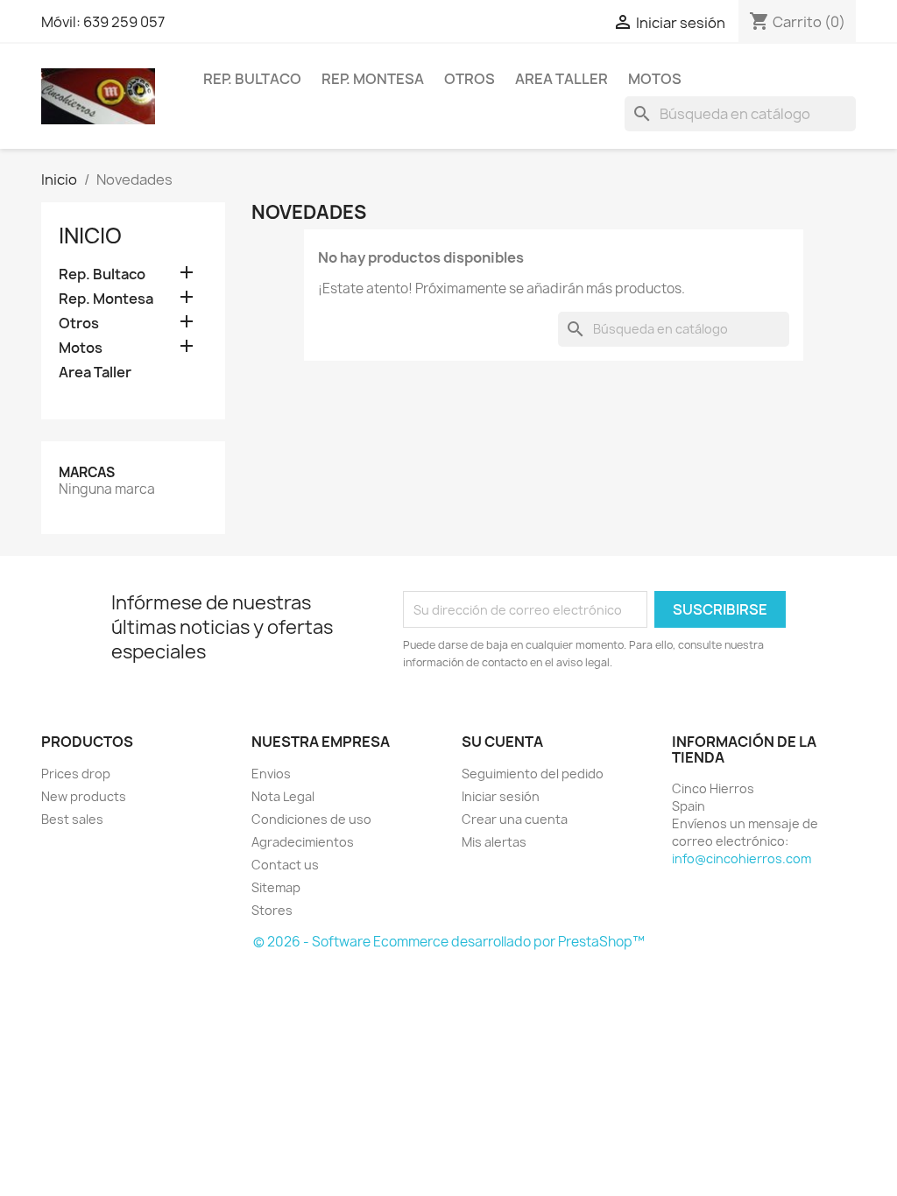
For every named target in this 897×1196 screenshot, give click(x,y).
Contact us (285, 864)
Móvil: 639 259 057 (103, 22)
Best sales (72, 819)
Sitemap (275, 887)
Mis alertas (494, 842)
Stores (272, 910)
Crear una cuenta (515, 819)
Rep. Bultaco (252, 78)
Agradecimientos (302, 842)
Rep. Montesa (372, 78)
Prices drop (75, 773)
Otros (469, 78)
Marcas (87, 472)
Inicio (90, 235)
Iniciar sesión (501, 796)
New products (83, 796)
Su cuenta (502, 741)
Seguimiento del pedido (533, 773)
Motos (655, 78)
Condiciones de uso (311, 819)
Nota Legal (282, 796)
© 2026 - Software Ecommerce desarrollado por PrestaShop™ (449, 941)
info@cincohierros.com (741, 858)
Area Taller (561, 78)
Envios (271, 773)
